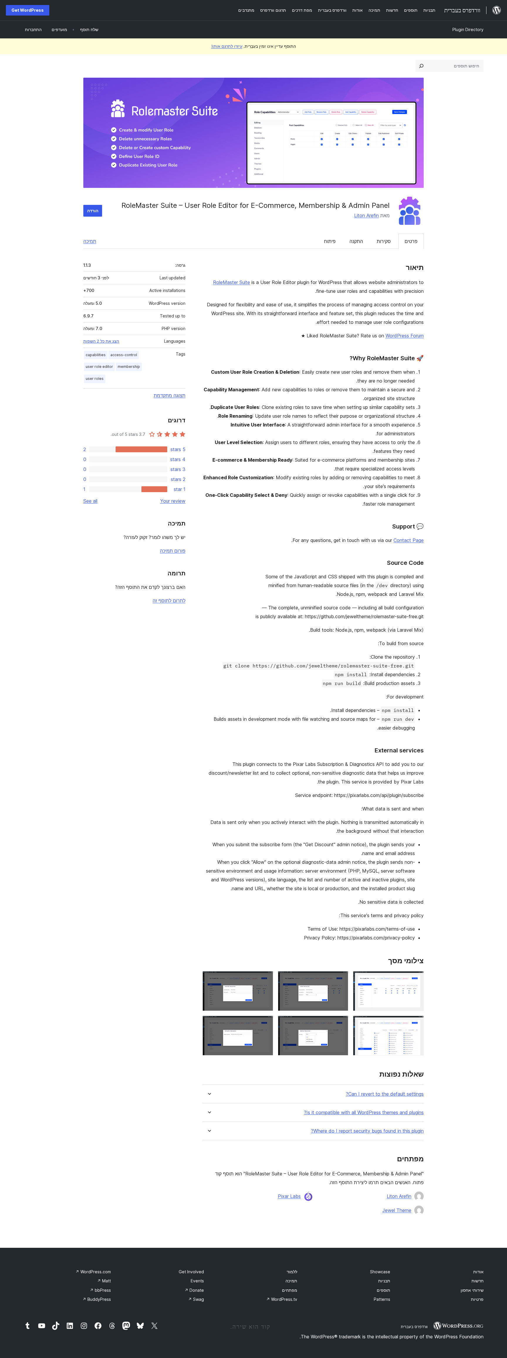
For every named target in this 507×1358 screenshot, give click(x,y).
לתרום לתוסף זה (169, 601)
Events (197, 1280)
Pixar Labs (289, 1196)
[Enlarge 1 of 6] (416, 979)
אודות (478, 1271)
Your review (172, 501)
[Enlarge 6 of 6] (265, 1023)
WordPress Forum (405, 336)
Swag (196, 1299)
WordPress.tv (281, 1299)
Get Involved (191, 1271)
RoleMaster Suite (231, 282)
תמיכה (89, 241)
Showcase (380, 1271)
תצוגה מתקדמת (169, 395)
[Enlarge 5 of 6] (340, 1023)
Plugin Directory (468, 29)
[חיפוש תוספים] (421, 66)
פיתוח (330, 241)
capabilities (96, 355)
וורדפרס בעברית (414, 1326)
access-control (123, 355)
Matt (104, 1280)
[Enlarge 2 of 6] (340, 979)
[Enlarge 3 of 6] (265, 979)
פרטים (411, 241)
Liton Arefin (366, 215)
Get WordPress (27, 10)
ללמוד (292, 1271)
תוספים (383, 1290)
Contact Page (408, 540)
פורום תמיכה (172, 551)
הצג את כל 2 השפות (101, 341)
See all (90, 501)
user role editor (99, 366)
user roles (95, 378)
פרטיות (477, 1299)
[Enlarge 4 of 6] (416, 1023)
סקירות (384, 241)
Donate (194, 1290)
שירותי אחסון (472, 1290)
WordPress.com (93, 1271)
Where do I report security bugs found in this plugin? (367, 1131)
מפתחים (289, 1290)
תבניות (384, 1280)
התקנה (356, 241)
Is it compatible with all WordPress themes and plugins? (364, 1112)
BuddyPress (96, 1299)
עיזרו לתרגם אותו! (226, 46)
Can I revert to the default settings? (385, 1094)
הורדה (92, 210)
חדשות (477, 1280)
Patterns (382, 1299)
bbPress (100, 1290)
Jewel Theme (396, 1210)
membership (129, 366)
